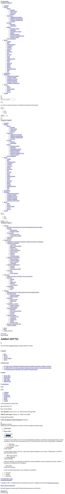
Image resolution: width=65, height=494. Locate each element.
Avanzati (12, 254)
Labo (8, 61)
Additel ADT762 (13, 345)
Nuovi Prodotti (4, 335)
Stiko (8, 70)
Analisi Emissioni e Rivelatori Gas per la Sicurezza (19, 276)
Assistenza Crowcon (12, 79)
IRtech (8, 8)
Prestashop (11, 444)
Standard (12, 267)
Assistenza (6, 74)
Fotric (8, 57)
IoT (11, 302)
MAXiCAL (10, 15)
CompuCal (9, 46)
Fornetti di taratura (14, 260)
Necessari (8, 435)
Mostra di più (9, 434)
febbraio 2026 (7, 381)
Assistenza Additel (11, 77)
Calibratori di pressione (16, 17)
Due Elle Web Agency (53, 483)
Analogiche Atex (14, 316)
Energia (12, 314)
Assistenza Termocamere (13, 83)
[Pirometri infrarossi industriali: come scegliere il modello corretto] (4, 369)
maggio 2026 (7, 377)
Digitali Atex (13, 319)
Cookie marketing (10, 457)
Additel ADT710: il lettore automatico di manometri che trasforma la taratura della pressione (28, 368)
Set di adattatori (14, 273)
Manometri (13, 247)
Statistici (8, 474)
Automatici (13, 244)
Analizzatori (13, 25)
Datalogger (13, 30)
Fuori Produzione (11, 38)
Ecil (8, 53)
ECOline (9, 23)
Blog (8, 86)
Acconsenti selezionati (6, 480)
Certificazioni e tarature (13, 76)
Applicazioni (7, 73)
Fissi (11, 280)
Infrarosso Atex (14, 322)
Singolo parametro (14, 295)
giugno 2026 (7, 375)
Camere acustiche (14, 37)
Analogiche (13, 318)
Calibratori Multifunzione (16, 20)
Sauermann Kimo (11, 69)
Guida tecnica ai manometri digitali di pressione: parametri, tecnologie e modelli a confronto (28, 366)
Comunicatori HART (15, 269)
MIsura (9, 27)
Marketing (8, 476)
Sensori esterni (13, 251)
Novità (5, 84)
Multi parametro (14, 296)
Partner (5, 40)
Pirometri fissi (13, 230)
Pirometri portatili (14, 231)
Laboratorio (7, 395)
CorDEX (9, 47)
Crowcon (9, 48)
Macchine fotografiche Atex (17, 36)
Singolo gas (13, 282)
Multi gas (12, 283)
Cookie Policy (7, 428)
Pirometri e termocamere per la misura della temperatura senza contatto (24, 227)
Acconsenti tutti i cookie (7, 478)
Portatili (12, 279)
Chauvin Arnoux (11, 44)
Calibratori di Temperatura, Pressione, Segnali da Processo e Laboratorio (25, 241)
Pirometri (12, 10)
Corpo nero (13, 13)
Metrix (8, 66)
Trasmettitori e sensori (15, 31)
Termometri (13, 263)
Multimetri (12, 309)
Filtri (11, 272)
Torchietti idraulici (14, 256)
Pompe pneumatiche (15, 250)
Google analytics (13, 455)
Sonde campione (14, 262)
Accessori (12, 21)
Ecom (8, 56)
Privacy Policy (7, 431)
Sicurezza (12, 312)
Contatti (6, 93)
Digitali (12, 321)
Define (8, 50)
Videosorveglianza (14, 34)
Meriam (9, 64)
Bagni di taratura (14, 259)
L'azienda (6, 5)
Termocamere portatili (15, 236)
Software (12, 14)
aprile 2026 (6, 378)
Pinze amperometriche (15, 311)
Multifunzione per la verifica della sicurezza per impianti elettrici (23, 292)
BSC (8, 43)
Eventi (8, 90)
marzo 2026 (7, 380)
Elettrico (12, 33)
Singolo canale (14, 299)
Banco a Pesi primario (15, 246)
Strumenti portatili (14, 28)
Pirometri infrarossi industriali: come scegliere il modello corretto (21, 369)
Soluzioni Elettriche (15, 150)
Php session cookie (13, 445)
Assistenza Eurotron (12, 80)
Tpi (8, 71)
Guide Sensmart (11, 59)
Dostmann (9, 51)
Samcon (9, 67)
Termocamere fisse (15, 234)
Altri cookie (9, 465)
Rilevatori (12, 24)
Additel (9, 41)
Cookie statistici (10, 447)
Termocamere (13, 11)
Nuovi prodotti (10, 89)
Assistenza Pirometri (12, 81)
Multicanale (13, 301)
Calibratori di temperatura (16, 18)
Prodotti (6, 7)
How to (9, 92)
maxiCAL (9, 63)
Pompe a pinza (14, 249)
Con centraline (13, 285)
